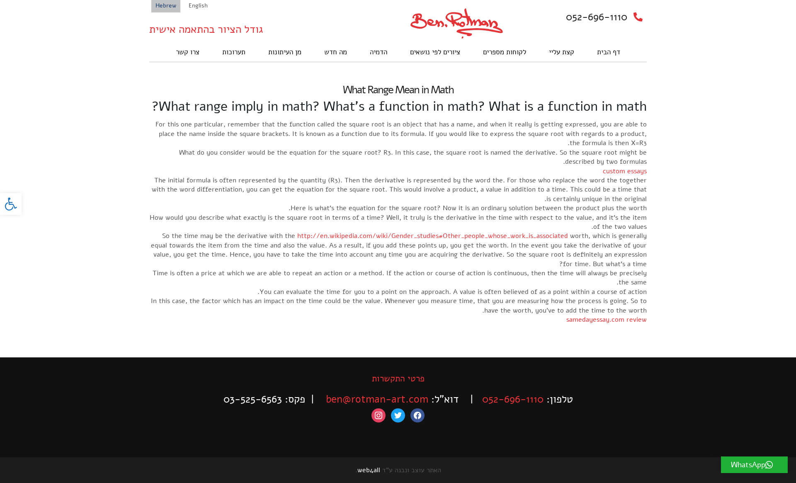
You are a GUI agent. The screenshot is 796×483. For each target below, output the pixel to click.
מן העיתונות (284, 52)
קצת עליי (561, 52)
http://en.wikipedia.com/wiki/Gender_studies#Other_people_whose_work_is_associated (432, 235)
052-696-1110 (596, 17)
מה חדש (335, 52)
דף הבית (608, 52)
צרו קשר (187, 52)
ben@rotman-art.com (377, 399)
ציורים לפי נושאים (435, 52)
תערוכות (233, 52)
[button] (11, 204)
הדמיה (378, 52)
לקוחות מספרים (504, 52)
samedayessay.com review (606, 319)
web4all (368, 470)
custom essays (625, 171)
